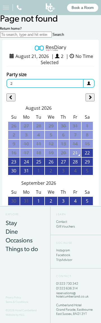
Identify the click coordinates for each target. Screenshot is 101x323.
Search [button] (58, 34)
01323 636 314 (67, 288)
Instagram (63, 250)
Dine (12, 232)
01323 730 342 (67, 283)
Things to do (22, 249)
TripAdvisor (64, 260)
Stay (11, 223)
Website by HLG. (15, 315)
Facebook (63, 255)
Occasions (19, 241)
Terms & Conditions (17, 302)
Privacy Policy (13, 297)
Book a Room (83, 8)
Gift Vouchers (65, 226)
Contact (61, 222)
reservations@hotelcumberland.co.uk (72, 295)
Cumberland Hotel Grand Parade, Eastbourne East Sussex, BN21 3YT (74, 310)
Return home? (11, 29)
